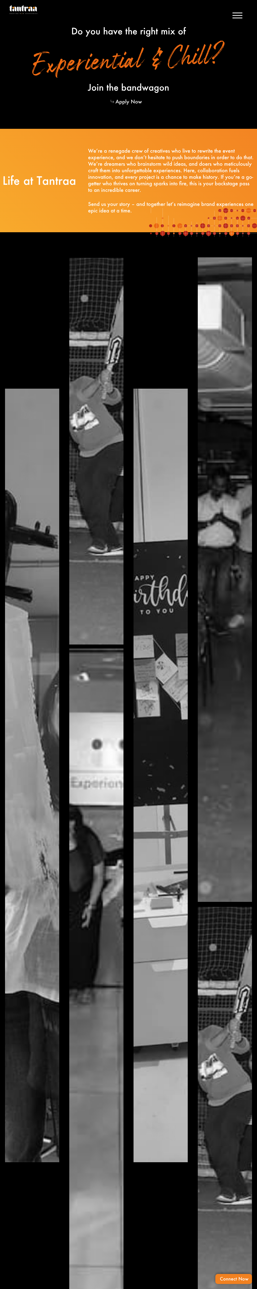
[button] (237, 16)
